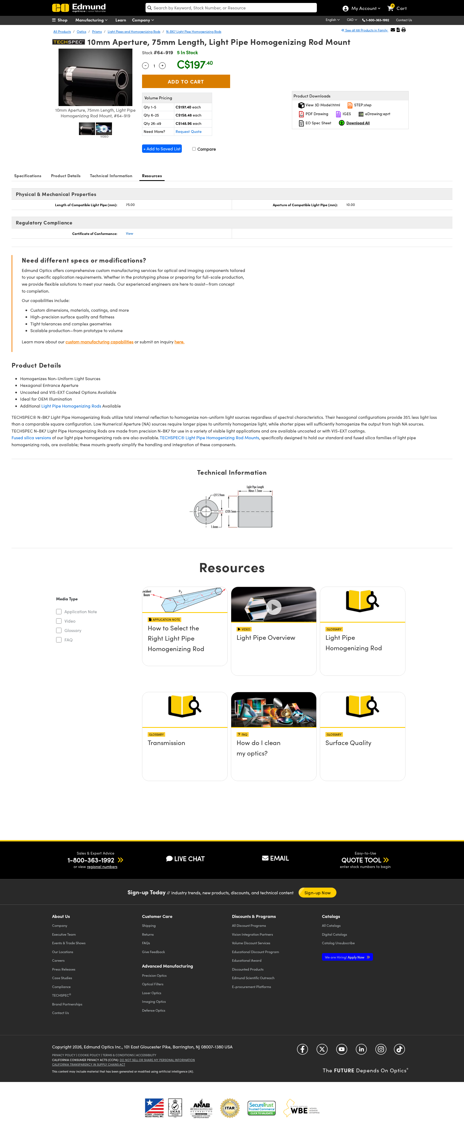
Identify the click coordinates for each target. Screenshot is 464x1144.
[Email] (393, 29)
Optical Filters (153, 984)
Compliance (61, 986)
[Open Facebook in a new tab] (302, 1051)
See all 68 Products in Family (366, 30)
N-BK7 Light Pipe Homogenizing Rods (193, 31)
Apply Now (345, 957)
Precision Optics (154, 975)
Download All (358, 122)
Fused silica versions (31, 437)
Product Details (66, 175)
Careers (58, 960)
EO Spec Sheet (318, 122)
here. (179, 341)
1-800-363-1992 (377, 20)
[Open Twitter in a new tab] (322, 1051)
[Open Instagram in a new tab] (381, 1051)
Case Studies (62, 977)
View (129, 233)
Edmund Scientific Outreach (253, 977)
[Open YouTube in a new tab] (341, 1051)
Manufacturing (90, 20)
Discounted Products (248, 969)
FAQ (68, 639)
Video (69, 621)
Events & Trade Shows (69, 942)
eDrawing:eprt (377, 113)
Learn (120, 20)
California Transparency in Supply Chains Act (88, 1064)
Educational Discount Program (255, 951)
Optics (81, 31)
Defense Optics (153, 1010)
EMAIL (279, 858)
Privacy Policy (63, 1055)
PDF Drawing (316, 113)
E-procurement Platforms (251, 986)
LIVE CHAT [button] (189, 858)
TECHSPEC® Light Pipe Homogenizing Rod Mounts (209, 437)
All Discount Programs (249, 925)
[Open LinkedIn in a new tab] (361, 1051)
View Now (185, 648)
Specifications (28, 175)
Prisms (97, 31)
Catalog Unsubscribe (338, 942)
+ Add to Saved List (161, 148)
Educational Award (247, 960)
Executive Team (64, 934)
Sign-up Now (318, 892)
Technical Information (111, 175)
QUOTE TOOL (361, 859)
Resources (152, 175)
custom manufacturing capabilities (99, 341)
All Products (62, 31)
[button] (379, 19)
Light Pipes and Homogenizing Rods (134, 31)
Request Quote (189, 131)
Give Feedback (153, 951)
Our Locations (62, 951)
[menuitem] (65, 20)
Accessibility (146, 1055)
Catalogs (331, 925)
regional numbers (102, 866)
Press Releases (63, 969)
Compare (206, 149)
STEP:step (362, 104)
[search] (231, 7)
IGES (346, 113)
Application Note (80, 611)
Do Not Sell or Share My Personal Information (157, 1060)
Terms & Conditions (118, 1055)
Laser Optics (151, 992)
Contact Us (404, 20)
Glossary (72, 630)
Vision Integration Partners (252, 934)
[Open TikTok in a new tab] (399, 1051)
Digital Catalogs (334, 934)
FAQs (146, 942)
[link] (399, 4)
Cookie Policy (89, 1055)
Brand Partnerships (67, 1004)
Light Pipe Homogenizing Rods (71, 406)
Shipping (149, 925)
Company (141, 20)
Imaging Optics (154, 1001)
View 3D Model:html (322, 104)
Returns (148, 934)
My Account (363, 8)
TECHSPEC (61, 995)
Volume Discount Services (251, 942)
